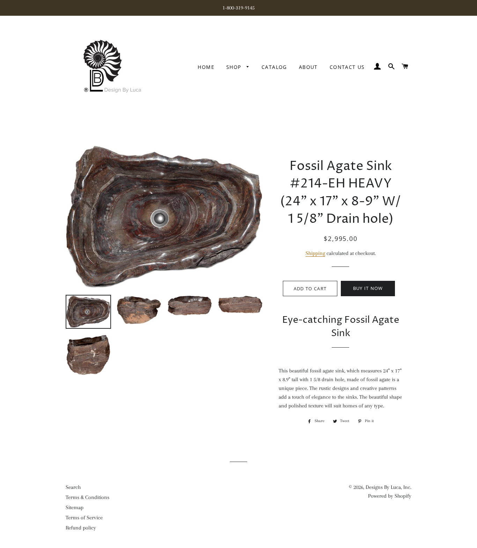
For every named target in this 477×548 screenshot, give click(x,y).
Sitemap (74, 507)
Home (206, 67)
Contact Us (347, 67)
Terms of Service (84, 517)
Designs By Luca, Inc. (388, 487)
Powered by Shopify (389, 496)
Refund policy (81, 528)
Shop (234, 67)
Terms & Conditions (87, 497)
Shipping (315, 253)
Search (73, 487)
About (308, 67)
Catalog (274, 67)
